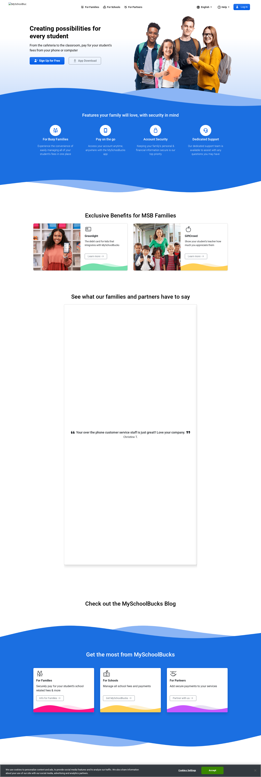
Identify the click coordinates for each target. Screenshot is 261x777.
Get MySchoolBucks (117, 698)
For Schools (113, 7)
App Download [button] (87, 60)
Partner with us (181, 698)
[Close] (255, 770)
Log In (244, 6)
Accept (212, 770)
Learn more (94, 256)
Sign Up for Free (49, 60)
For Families (91, 7)
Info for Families (48, 698)
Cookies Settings (187, 770)
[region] (130, 770)
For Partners (134, 7)
